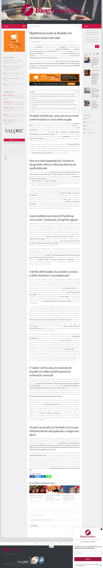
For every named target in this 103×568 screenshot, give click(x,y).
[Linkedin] (43, 476)
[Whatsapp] (49, 476)
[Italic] (33, 520)
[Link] (48, 520)
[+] (52, 519)
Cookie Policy (14, 553)
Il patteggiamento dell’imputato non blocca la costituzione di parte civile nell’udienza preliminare (13, 67)
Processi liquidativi (90, 132)
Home (5, 22)
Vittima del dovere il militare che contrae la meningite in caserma (69, 497)
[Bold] (31, 520)
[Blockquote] (44, 520)
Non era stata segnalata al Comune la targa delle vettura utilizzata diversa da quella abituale (54, 97)
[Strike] (37, 520)
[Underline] (35, 520)
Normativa (22, 22)
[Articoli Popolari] (90, 53)
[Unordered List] (41, 520)
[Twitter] (37, 476)
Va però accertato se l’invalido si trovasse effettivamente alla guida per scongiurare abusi (54, 109)
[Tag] (97, 53)
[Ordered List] (39, 520)
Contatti (34, 22)
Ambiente (88, 118)
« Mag (5, 158)
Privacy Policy (95, 564)
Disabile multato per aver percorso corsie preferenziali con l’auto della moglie (53, 94)
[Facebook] (32, 476)
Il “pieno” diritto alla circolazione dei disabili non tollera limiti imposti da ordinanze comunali (54, 105)
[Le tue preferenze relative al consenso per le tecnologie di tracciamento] (100, 565)
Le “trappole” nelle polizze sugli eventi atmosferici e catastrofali (13, 109)
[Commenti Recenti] (93, 53)
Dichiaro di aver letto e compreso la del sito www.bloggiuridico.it (87, 565)
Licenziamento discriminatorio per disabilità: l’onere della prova (95, 62)
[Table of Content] (77, 92)
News (28, 22)
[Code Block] (46, 520)
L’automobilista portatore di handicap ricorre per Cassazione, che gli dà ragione (53, 100)
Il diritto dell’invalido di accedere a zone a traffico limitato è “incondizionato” (52, 102)
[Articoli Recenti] (86, 53)
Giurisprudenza (13, 22)
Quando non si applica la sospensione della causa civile (36, 497)
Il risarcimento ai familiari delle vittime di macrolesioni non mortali (53, 497)
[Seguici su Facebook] (24, 26)
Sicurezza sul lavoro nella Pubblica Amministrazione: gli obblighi (14, 96)
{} (49, 519)
